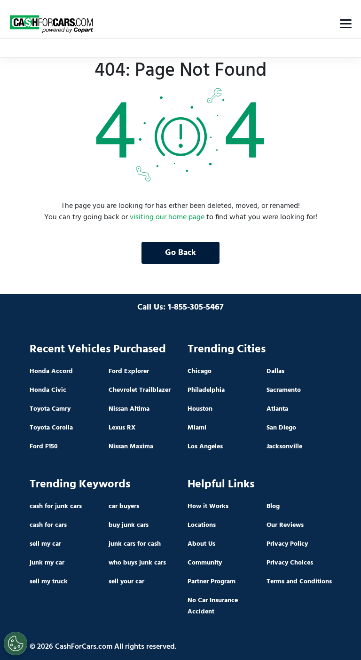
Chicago (200, 371)
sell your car (126, 582)
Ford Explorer (129, 371)
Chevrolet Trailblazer (140, 390)
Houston (200, 409)
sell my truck (49, 582)
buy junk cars (129, 525)
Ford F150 (44, 447)
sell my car (45, 544)
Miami (197, 428)
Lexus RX (122, 428)
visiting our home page (167, 217)
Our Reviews (285, 525)
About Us (201, 544)
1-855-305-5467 (196, 307)
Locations (202, 525)
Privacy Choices (290, 563)
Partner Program (211, 582)
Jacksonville (284, 447)
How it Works (208, 506)
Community (205, 563)
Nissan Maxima (131, 447)
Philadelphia (206, 390)
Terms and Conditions (299, 582)
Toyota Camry (50, 409)
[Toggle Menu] (346, 24)
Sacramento (284, 390)
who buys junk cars (137, 563)
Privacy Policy (287, 544)
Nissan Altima (129, 409)
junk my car (47, 563)
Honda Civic (48, 390)
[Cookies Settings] (15, 643)
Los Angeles (205, 447)
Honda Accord (51, 371)
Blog (273, 506)
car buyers (124, 506)
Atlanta (277, 409)
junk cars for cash (135, 544)
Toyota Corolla (51, 428)
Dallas (275, 371)
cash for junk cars (56, 506)
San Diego (281, 428)
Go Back (180, 253)
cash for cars (48, 525)
